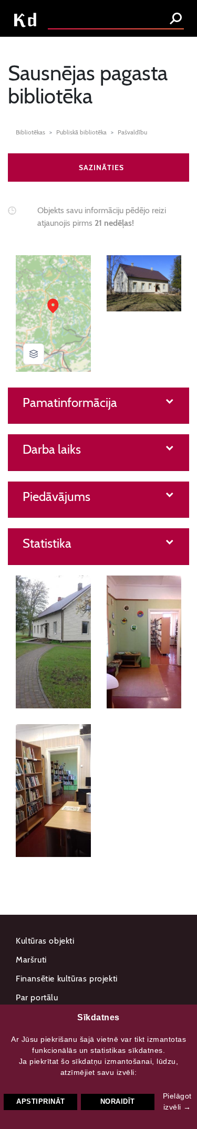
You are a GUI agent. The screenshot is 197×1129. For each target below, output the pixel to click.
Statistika (47, 543)
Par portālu (37, 997)
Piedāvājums (56, 497)
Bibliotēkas (30, 132)
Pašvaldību (132, 132)
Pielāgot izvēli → (177, 1101)
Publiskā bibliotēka (81, 132)
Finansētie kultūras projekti (67, 979)
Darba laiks (52, 449)
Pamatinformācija (70, 403)
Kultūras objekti (45, 941)
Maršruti (31, 960)
